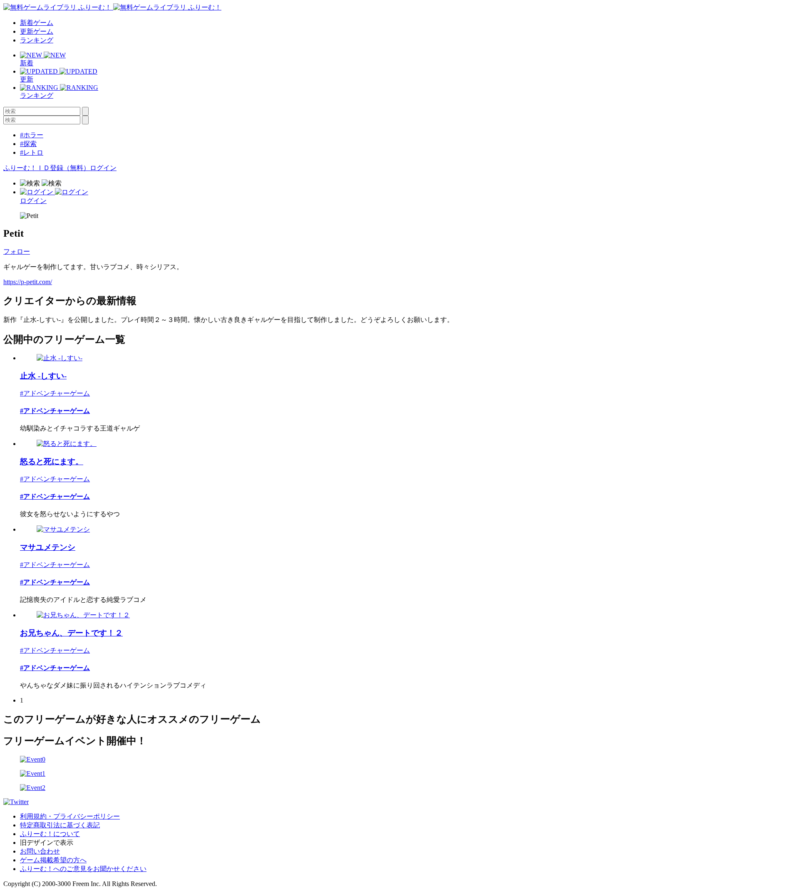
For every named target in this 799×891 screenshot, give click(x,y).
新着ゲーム (36, 22)
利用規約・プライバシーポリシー (70, 816)
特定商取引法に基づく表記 (60, 825)
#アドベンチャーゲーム (55, 393)
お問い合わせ (40, 851)
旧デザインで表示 (46, 842)
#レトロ (31, 152)
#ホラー (31, 135)
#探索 (28, 143)
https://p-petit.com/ (27, 281)
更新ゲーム (36, 31)
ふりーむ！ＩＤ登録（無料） (46, 167)
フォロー (16, 251)
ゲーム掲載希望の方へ (53, 860)
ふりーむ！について (50, 833)
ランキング (36, 40)
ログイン (103, 167)
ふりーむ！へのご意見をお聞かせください (83, 868)
